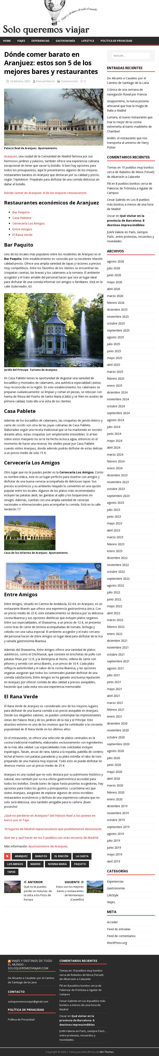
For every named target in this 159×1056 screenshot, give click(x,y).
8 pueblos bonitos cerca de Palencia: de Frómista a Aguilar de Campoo (129, 188)
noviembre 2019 (118, 813)
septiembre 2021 (118, 661)
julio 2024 (113, 427)
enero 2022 (114, 634)
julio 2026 (113, 268)
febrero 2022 (115, 627)
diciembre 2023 (117, 475)
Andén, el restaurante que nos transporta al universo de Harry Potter (128, 142)
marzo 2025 (115, 372)
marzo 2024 (115, 454)
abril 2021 (113, 696)
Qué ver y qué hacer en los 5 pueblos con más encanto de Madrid (51, 838)
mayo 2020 (114, 772)
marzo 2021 (115, 703)
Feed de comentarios (121, 936)
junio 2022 (114, 599)
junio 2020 (114, 765)
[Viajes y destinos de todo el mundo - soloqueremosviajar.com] (79, 34)
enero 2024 (114, 468)
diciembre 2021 (117, 641)
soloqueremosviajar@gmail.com (28, 1001)
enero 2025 (114, 385)
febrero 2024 (115, 461)
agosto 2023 (115, 503)
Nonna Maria (57, 864)
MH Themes (107, 1052)
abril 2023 (113, 530)
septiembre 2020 (118, 744)
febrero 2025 (115, 378)
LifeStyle (87, 41)
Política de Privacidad (21, 1019)
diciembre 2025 (117, 309)
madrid (35, 864)
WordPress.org (117, 943)
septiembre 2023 (118, 496)
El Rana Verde (22, 235)
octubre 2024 (116, 406)
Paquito (80, 864)
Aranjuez (10, 156)
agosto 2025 (115, 337)
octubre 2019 (116, 820)
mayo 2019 (114, 854)
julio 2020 (113, 758)
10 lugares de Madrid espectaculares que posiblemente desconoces (52, 829)
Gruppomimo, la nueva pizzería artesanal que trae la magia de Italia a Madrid (128, 105)
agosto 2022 (115, 585)
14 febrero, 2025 (20, 81)
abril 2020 (113, 778)
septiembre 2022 (118, 579)
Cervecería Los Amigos (28, 223)
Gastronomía (65, 41)
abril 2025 (113, 365)
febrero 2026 (115, 303)
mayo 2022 (114, 606)
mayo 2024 (114, 441)
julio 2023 (113, 510)
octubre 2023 (116, 489)
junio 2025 (114, 351)
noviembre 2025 (118, 316)
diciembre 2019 (117, 806)
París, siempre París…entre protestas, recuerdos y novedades (130, 236)
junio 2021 (114, 682)
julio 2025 (113, 344)
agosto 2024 (115, 420)
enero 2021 (114, 716)
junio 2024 (114, 434)
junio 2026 (114, 275)
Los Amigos (15, 864)
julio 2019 (113, 840)
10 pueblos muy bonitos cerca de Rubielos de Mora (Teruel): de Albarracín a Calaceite (131, 172)
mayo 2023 (114, 523)
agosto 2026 (115, 261)
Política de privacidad (116, 41)
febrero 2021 (115, 710)
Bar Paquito (21, 212)
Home (7, 41)
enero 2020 (114, 799)
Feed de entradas (118, 929)
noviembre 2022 (118, 565)
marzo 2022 (115, 620)
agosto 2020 (115, 751)
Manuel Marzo (45, 81)
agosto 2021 (115, 668)
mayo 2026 (114, 282)
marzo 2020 (115, 785)
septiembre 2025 (118, 330)
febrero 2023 (115, 544)
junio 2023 (114, 516)
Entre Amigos (22, 229)
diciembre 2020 (117, 723)
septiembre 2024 (118, 413)
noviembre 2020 (118, 730)
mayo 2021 (114, 689)
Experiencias (40, 41)
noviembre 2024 (118, 399)
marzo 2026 (115, 296)
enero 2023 (114, 551)
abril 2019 (113, 861)
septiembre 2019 (118, 827)
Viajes (21, 41)
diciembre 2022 (117, 558)
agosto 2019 (115, 834)
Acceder (112, 922)
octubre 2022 (116, 572)
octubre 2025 (116, 323)
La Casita (82, 856)
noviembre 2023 (118, 482)
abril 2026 (113, 289)
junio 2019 (114, 847)
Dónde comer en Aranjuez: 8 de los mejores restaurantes (45, 193)
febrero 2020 (115, 792)
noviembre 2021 (118, 647)
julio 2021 (113, 675)
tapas (11, 872)
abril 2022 (113, 613)
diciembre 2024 (117, 392)
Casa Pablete (21, 218)
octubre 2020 (116, 737)
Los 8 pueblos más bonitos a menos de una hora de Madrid (130, 204)
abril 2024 (113, 447)
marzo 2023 (115, 537)
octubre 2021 (116, 654)
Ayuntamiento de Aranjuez (47, 846)
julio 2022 (113, 592)
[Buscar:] (131, 55)
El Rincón (61, 856)
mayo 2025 (114, 358)
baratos (41, 856)
